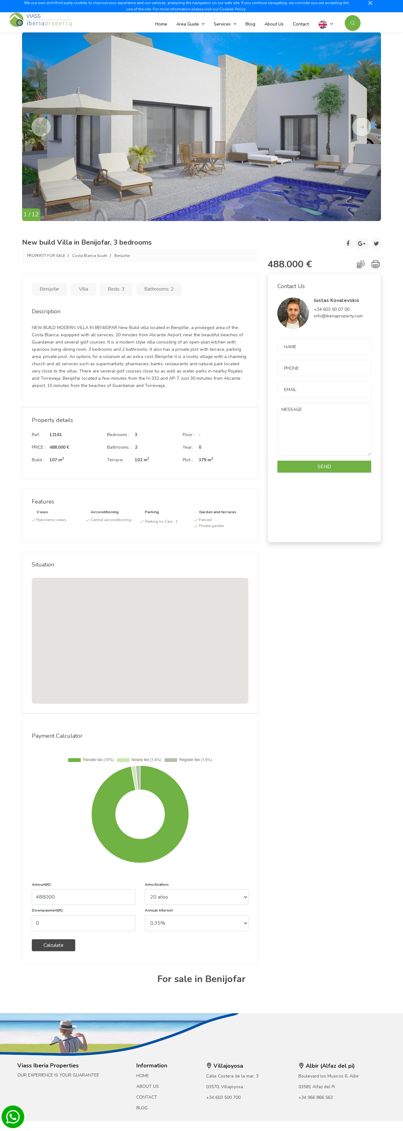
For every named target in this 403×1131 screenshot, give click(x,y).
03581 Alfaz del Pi (316, 1087)
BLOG (142, 1108)
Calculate (53, 945)
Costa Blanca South (89, 255)
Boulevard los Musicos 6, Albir (328, 1076)
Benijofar (122, 255)
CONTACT (146, 1097)
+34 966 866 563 (315, 1097)
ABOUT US (147, 1086)
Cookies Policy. (232, 9)
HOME (142, 1076)
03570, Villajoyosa (224, 1087)
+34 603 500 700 (223, 1097)
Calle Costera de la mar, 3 (232, 1076)
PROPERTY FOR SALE (46, 255)
